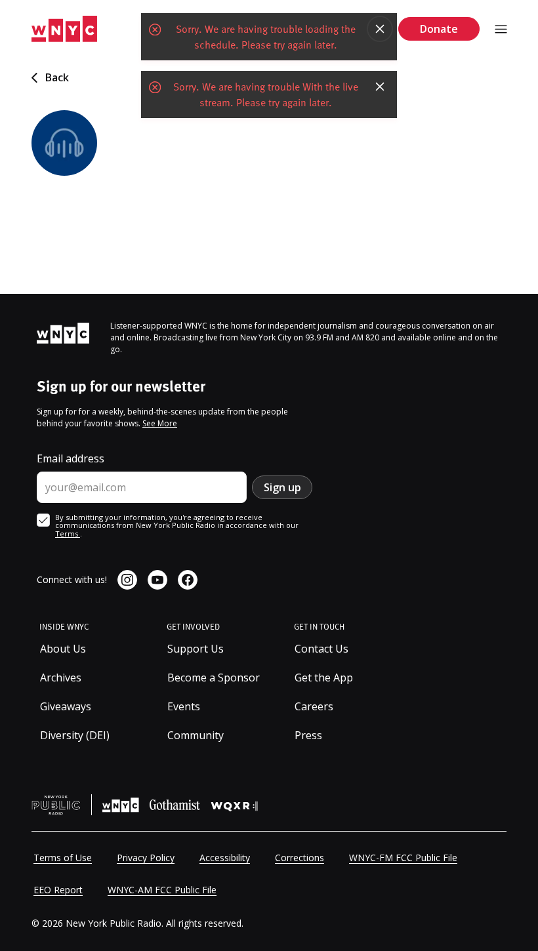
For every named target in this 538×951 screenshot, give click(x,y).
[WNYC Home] (64, 29)
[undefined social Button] (127, 580)
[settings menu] (501, 29)
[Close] (380, 29)
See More (159, 423)
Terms (67, 533)
